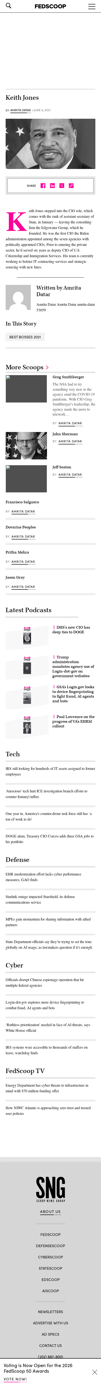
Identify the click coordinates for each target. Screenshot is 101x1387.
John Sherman (65, 434)
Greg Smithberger (68, 377)
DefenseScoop (50, 1245)
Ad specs (50, 1334)
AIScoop (50, 1290)
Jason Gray (15, 577)
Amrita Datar (20, 110)
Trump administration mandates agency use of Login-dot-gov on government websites (73, 666)
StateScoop (50, 1268)
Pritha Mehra (17, 552)
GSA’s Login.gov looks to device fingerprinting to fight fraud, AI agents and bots (73, 693)
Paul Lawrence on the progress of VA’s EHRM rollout (73, 721)
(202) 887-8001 (50, 1356)
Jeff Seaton (62, 467)
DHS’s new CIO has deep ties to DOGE (71, 630)
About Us (50, 1211)
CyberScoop (50, 1256)
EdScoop (51, 1279)
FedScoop (50, 1234)
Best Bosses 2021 (25, 336)
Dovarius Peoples (21, 527)
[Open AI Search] (15, 5)
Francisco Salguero (22, 502)
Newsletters (50, 1311)
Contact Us (50, 1345)
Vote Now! (15, 1378)
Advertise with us (50, 1322)
